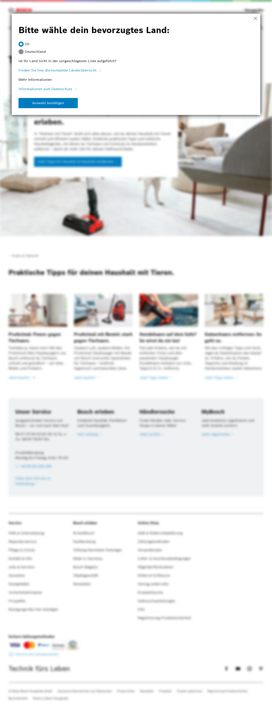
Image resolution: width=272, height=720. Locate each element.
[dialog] (136, 360)
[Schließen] (255, 18)
